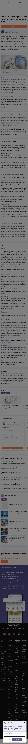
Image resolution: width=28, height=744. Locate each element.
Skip (9, 739)
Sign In (17, 739)
